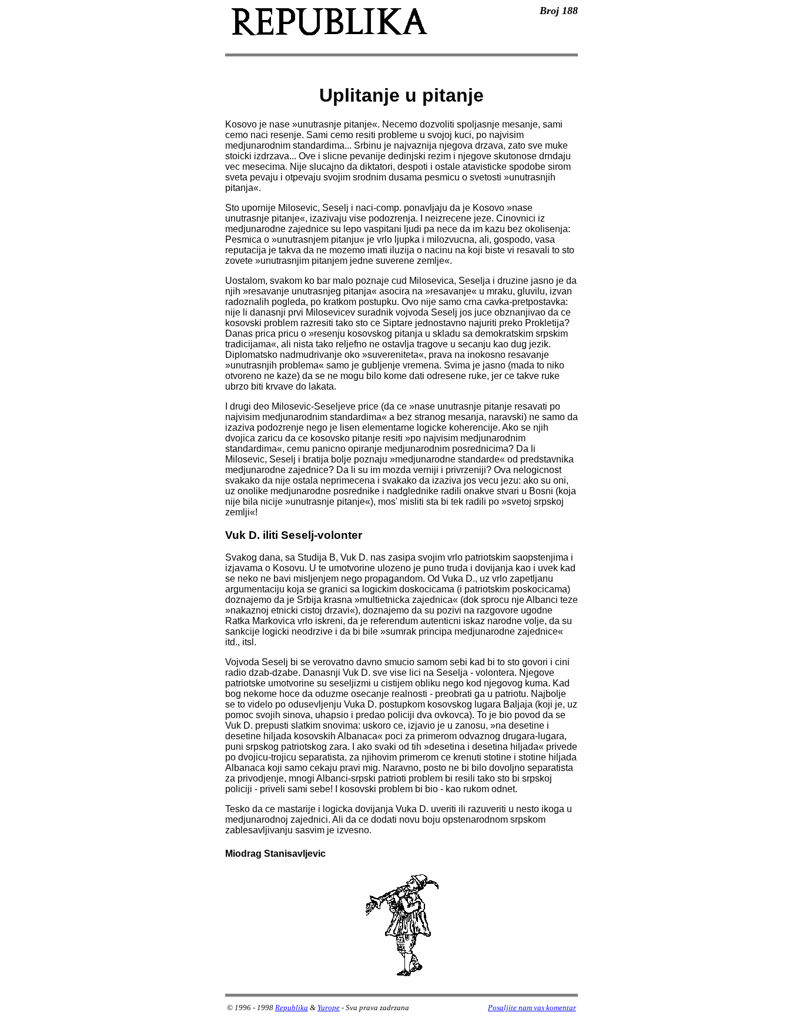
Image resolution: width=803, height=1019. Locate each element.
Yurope (328, 1007)
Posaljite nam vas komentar (532, 1007)
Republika (291, 1007)
